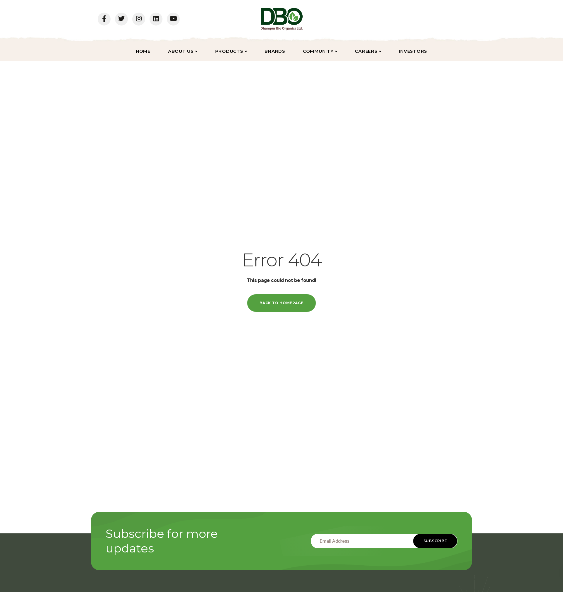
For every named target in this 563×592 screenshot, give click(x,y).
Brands (274, 51)
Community (318, 51)
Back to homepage (281, 303)
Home (143, 51)
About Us (181, 51)
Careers (366, 51)
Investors (413, 51)
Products (229, 51)
